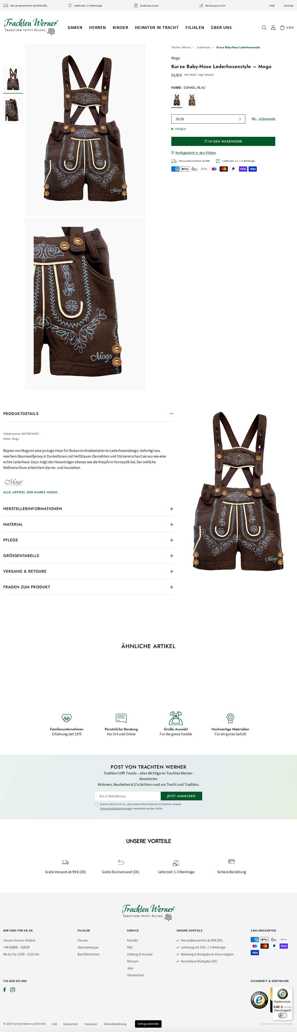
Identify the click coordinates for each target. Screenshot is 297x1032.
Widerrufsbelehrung (115, 1024)
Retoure (132, 961)
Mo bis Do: (10, 954)
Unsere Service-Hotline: (19, 940)
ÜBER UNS (221, 27)
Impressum (91, 1024)
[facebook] (4, 990)
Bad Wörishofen (89, 954)
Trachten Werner (181, 47)
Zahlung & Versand (139, 954)
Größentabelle (267, 119)
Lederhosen (204, 47)
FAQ (272, 5)
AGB (54, 1024)
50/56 (180, 119)
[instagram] (12, 990)
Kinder (120, 27)
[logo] (31, 26)
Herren (97, 27)
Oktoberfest (135, 975)
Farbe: (188, 87)
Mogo (175, 58)
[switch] (282, 1015)
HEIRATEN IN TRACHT (157, 27)
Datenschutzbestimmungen (116, 808)
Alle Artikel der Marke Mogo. (30, 492)
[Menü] (290, 989)
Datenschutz (70, 1024)
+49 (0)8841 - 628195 (16, 947)
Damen (75, 27)
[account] (273, 27)
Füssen (83, 940)
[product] (85, 218)
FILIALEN (194, 27)
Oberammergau (88, 947)
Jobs (130, 968)
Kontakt (289, 5)
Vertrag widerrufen (148, 1024)
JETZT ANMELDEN (181, 796)
